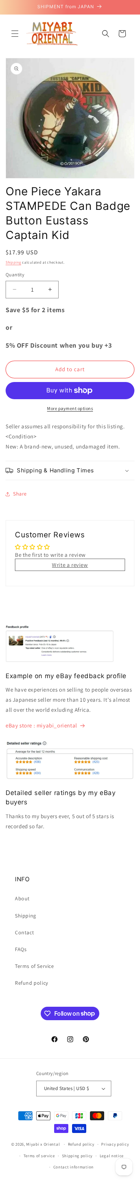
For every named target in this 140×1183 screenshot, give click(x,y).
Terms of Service (34, 966)
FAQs (21, 949)
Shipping (13, 262)
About (22, 898)
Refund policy (31, 982)
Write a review (70, 564)
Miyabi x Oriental (43, 1144)
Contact (24, 932)
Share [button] (20, 493)
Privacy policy (115, 1144)
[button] (15, 33)
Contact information (73, 1167)
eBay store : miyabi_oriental (41, 725)
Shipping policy (77, 1155)
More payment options (70, 408)
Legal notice (112, 1155)
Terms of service (39, 1155)
